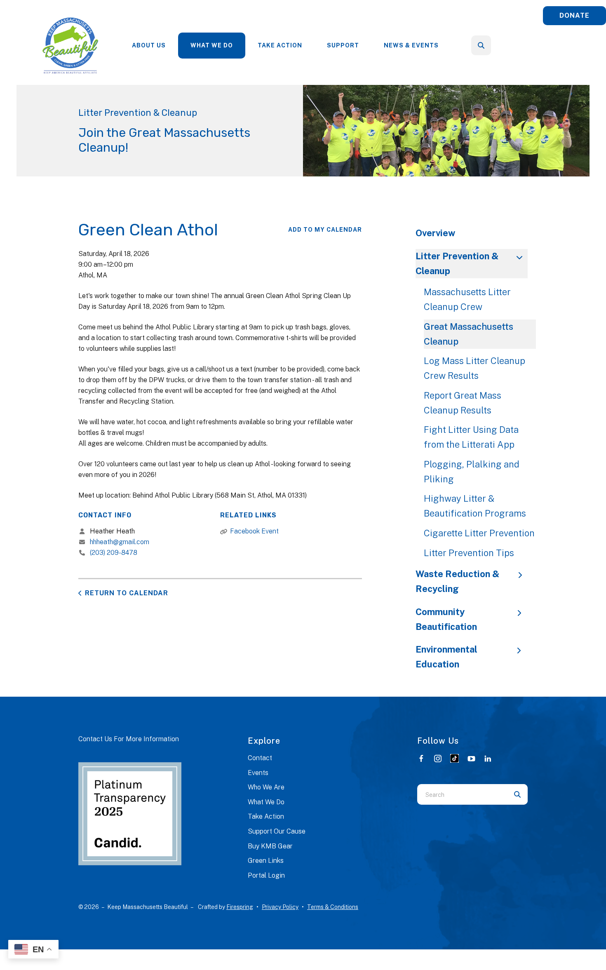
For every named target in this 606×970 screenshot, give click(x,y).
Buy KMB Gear (270, 846)
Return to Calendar (126, 593)
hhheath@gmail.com (119, 542)
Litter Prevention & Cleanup (457, 263)
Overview (435, 233)
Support (343, 45)
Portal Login (266, 875)
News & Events (411, 45)
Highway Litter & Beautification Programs (475, 506)
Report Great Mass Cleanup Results (462, 403)
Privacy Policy (280, 907)
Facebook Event (254, 531)
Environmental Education (446, 656)
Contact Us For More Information (128, 739)
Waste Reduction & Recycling (458, 581)
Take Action (280, 45)
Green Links (266, 860)
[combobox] (492, 45)
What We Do (211, 45)
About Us (149, 45)
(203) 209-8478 (113, 553)
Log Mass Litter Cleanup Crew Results (474, 368)
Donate (574, 15)
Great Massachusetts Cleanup (468, 334)
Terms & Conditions (332, 907)
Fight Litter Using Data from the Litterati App (471, 437)
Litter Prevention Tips (469, 552)
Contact (260, 758)
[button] (481, 45)
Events (258, 773)
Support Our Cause (276, 831)
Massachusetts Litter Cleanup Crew (467, 299)
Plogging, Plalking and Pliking (471, 471)
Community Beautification (446, 619)
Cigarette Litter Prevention (479, 533)
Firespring (239, 907)
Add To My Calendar (325, 229)
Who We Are (266, 787)
